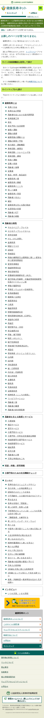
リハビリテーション (16, 399)
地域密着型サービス (16, 444)
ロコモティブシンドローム (19, 231)
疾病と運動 (12, 160)
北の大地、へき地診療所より (20, 488)
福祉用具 (11, 447)
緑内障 (10, 361)
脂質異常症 (12, 301)
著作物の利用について (10, 658)
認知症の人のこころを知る (19, 492)
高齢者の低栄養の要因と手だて (21, 562)
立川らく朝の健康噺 (16, 554)
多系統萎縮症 (13, 293)
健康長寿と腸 (13, 179)
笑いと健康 (12, 190)
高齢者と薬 (12, 402)
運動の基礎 (12, 134)
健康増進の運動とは (16, 137)
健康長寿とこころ (15, 186)
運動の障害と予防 (15, 141)
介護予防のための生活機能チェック (21, 473)
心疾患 (10, 305)
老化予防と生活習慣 (16, 126)
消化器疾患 (12, 365)
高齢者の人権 (13, 455)
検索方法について (33, 16)
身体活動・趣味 (14, 156)
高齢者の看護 (13, 406)
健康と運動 (12, 130)
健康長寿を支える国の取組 (19, 205)
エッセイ (9, 480)
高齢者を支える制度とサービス (19, 417)
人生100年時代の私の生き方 (20, 535)
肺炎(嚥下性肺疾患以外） (18, 346)
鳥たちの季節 (13, 547)
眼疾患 (10, 384)
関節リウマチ (13, 246)
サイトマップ (12, 13)
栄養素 (10, 171)
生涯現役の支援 (14, 209)
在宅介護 (11, 451)
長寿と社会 (12, 107)
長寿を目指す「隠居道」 (18, 503)
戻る (3, 30)
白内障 (10, 357)
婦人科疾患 (12, 376)
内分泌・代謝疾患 (15, 372)
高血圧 (10, 323)
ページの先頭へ (24, 653)
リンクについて (7, 662)
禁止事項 (4, 667)
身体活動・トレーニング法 (19, 152)
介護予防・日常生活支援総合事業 (22, 436)
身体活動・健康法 (15, 149)
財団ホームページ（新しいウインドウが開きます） (24, 700)
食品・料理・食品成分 (17, 175)
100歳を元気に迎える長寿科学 (20, 569)
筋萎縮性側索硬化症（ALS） (20, 275)
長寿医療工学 (13, 119)
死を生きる (12, 500)
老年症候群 (12, 235)
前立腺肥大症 (13, 331)
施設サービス (13, 425)
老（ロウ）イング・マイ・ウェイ (22, 521)
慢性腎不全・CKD (15, 327)
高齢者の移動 (13, 216)
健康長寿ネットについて (13, 619)
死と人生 (11, 525)
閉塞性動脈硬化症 (15, 312)
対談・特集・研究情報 (15, 466)
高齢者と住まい (14, 197)
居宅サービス (13, 429)
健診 (9, 201)
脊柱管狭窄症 (13, 272)
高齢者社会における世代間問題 (21, 115)
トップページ (31, 52)
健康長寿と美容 (14, 194)
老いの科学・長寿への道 (18, 507)
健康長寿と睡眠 (14, 182)
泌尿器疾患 (12, 391)
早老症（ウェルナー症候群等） (21, 289)
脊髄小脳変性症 (14, 286)
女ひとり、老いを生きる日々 (20, 558)
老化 (9, 122)
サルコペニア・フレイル (18, 227)
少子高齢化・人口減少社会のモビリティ (25, 496)
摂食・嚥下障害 (14, 335)
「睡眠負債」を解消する (18, 517)
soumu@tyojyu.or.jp (33, 709)
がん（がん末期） (15, 239)
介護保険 (11, 421)
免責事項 (4, 672)
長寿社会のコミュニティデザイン (22, 485)
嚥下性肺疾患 (13, 342)
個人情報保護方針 (8, 677)
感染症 (10, 350)
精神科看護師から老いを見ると (21, 543)
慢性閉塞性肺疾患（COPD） (20, 316)
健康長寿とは (11, 103)
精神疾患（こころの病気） (19, 395)
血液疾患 (11, 242)
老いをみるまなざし (16, 539)
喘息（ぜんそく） (15, 338)
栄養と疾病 (12, 164)
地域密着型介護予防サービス (20, 440)
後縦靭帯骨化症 (14, 268)
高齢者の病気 (11, 223)
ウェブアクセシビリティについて (17, 630)
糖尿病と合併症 (14, 297)
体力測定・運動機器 (16, 145)
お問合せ (34, 13)
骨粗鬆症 (11, 254)
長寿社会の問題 (14, 111)
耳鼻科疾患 (12, 387)
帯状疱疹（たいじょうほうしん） (22, 353)
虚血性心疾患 (13, 320)
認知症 (10, 250)
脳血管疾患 (12, 308)
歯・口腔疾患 (13, 368)
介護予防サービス (15, 432)
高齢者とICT (13, 213)
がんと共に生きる (15, 550)
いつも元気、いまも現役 (18, 593)
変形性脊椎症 (13, 264)
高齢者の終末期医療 (16, 410)
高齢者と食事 (13, 167)
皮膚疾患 (11, 380)
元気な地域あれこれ (16, 459)
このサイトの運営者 (11, 624)
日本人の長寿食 (14, 565)
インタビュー (11, 589)
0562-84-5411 (9, 709)
